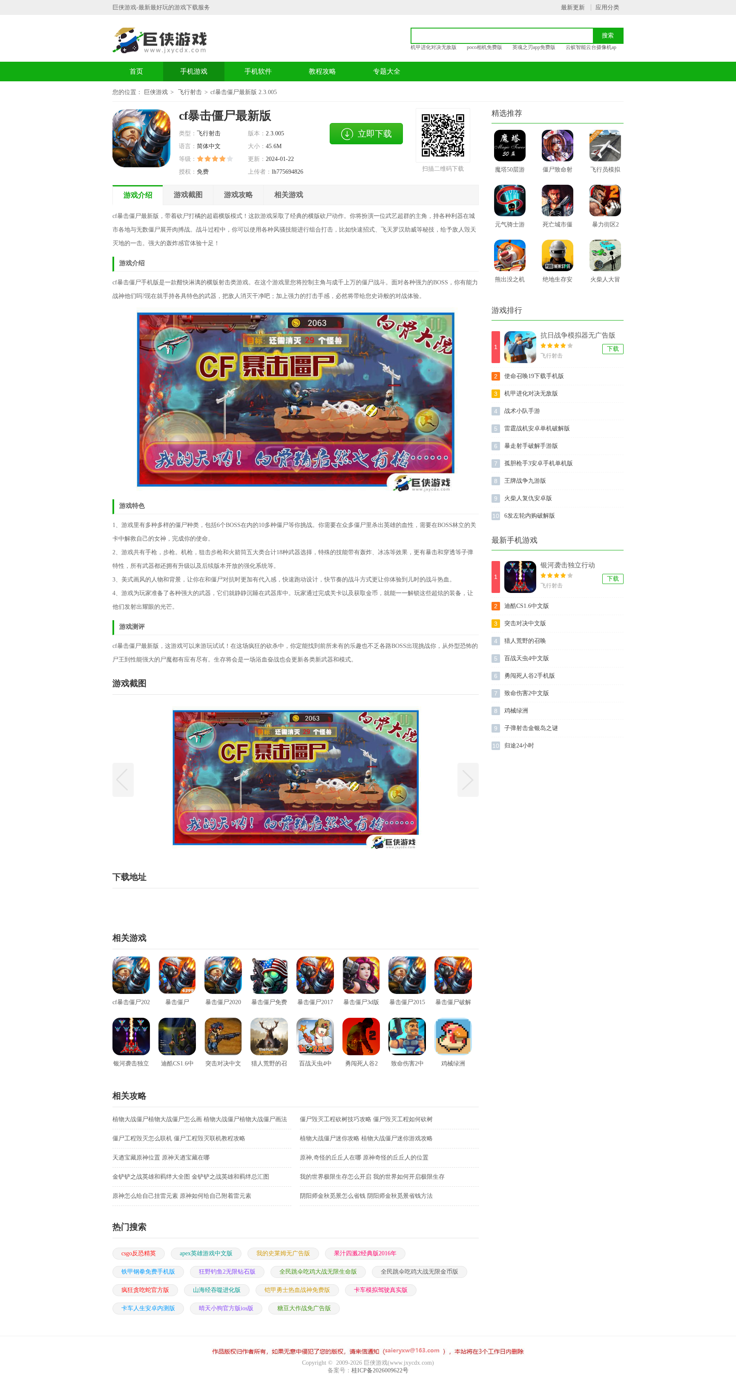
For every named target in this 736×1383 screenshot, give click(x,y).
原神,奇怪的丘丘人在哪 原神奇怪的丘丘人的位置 (364, 1157)
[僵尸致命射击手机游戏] (557, 145)
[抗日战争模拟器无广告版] (520, 347)
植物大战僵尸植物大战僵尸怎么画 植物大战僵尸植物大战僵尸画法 (199, 1119)
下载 (613, 349)
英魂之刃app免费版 (533, 47)
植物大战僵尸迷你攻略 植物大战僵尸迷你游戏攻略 (366, 1138)
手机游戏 (193, 71)
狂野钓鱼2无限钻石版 (227, 1271)
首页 (136, 71)
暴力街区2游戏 (605, 227)
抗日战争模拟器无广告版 (577, 335)
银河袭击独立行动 (567, 565)
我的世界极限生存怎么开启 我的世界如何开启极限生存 (372, 1177)
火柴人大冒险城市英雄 (605, 282)
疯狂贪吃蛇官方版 (145, 1290)
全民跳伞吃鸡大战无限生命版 (318, 1271)
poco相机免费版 (484, 47)
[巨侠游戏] (169, 40)
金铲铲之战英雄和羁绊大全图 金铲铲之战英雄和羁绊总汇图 (190, 1177)
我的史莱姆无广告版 (283, 1253)
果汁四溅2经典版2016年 (365, 1253)
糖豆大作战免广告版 (304, 1308)
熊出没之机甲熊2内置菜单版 (510, 282)
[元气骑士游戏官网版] (510, 200)
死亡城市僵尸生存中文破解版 (557, 227)
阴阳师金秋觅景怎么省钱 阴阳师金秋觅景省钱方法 (366, 1196)
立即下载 (375, 133)
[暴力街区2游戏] (605, 200)
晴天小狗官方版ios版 (226, 1308)
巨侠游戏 (156, 92)
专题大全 (386, 71)
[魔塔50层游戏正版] (510, 145)
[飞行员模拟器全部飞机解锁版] (605, 145)
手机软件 (258, 71)
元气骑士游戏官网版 (510, 227)
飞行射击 (190, 92)
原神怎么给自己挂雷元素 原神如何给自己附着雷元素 (181, 1196)
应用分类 (607, 7)
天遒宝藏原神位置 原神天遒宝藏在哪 (161, 1157)
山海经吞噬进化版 (217, 1290)
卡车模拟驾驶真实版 (381, 1290)
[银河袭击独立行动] (520, 577)
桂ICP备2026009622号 (379, 1370)
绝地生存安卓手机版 (557, 282)
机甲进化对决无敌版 (434, 47)
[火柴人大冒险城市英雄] (605, 255)
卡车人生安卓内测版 (148, 1308)
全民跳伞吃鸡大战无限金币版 (419, 1271)
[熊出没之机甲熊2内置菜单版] (510, 255)
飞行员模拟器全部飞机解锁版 (605, 172)
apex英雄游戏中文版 (206, 1253)
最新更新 (573, 7)
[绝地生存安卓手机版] (557, 255)
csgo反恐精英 (138, 1253)
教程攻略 (322, 71)
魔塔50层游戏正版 (510, 172)
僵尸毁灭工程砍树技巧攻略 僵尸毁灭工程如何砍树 (366, 1119)
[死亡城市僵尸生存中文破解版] (557, 200)
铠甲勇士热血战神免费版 (297, 1290)
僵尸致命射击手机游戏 (557, 172)
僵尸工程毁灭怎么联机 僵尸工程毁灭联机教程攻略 (178, 1138)
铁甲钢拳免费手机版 (148, 1271)
